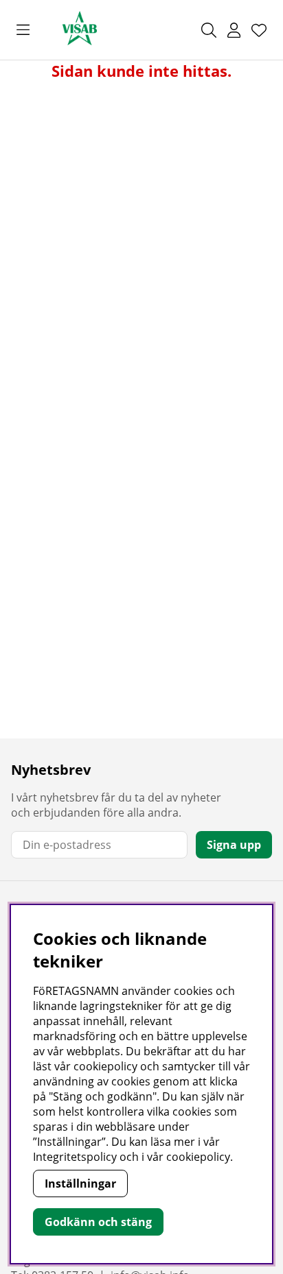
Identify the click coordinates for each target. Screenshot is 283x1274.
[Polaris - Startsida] (80, 30)
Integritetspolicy (75, 1156)
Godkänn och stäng (98, 1221)
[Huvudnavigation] (23, 30)
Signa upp (234, 844)
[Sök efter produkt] (209, 30)
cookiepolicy (198, 1156)
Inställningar (80, 1183)
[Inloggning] (234, 30)
